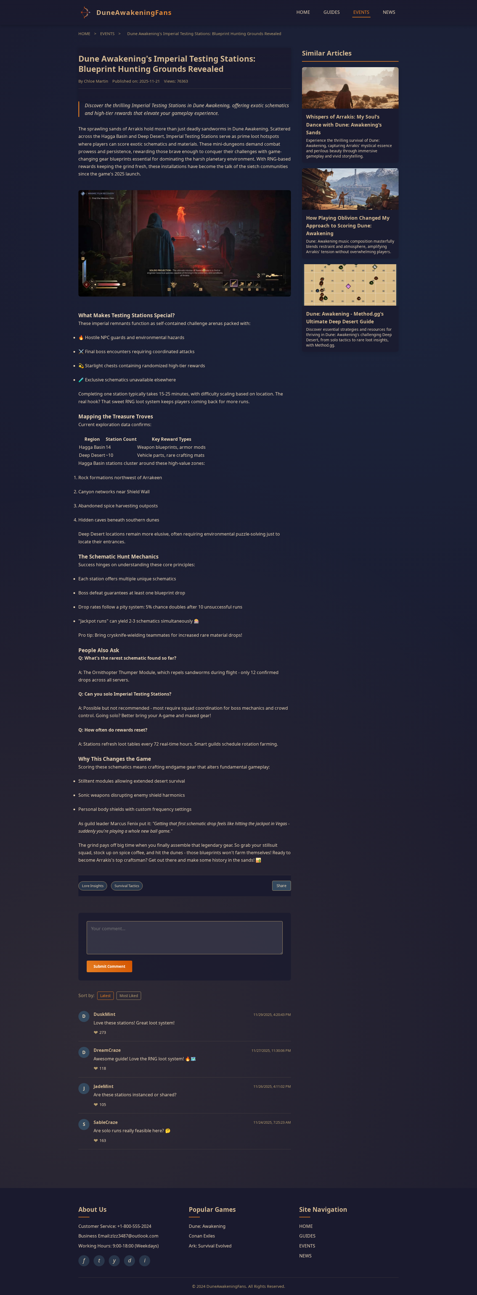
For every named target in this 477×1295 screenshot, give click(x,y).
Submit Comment (109, 966)
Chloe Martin (96, 81)
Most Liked (129, 995)
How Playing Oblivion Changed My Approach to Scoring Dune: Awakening (347, 225)
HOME (303, 12)
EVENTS (361, 12)
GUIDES (332, 12)
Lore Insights (93, 885)
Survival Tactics (127, 885)
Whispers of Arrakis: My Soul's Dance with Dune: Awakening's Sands (344, 124)
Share (282, 885)
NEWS (389, 12)
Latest (105, 995)
